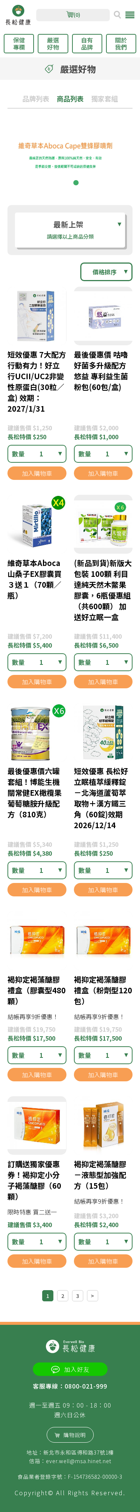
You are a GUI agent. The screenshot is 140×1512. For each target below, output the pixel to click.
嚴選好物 (53, 43)
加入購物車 (37, 473)
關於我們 (121, 43)
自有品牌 (87, 43)
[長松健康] (18, 15)
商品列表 (70, 98)
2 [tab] (76, 182)
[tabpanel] (70, 159)
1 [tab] (64, 182)
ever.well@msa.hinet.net (78, 1461)
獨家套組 (104, 98)
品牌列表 (35, 98)
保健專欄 (19, 43)
